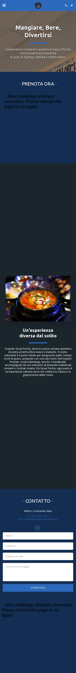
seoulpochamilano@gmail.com (40, 519)
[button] (4, 5)
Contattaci (38, 587)
